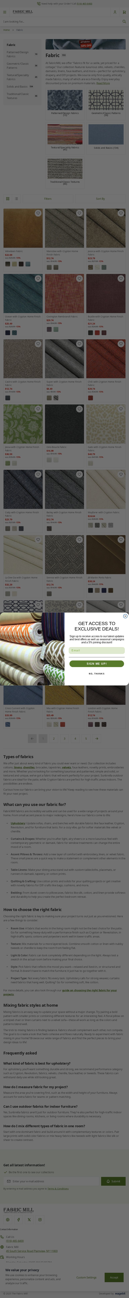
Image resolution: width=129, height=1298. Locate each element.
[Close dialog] (125, 616)
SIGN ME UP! (97, 663)
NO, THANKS (97, 674)
